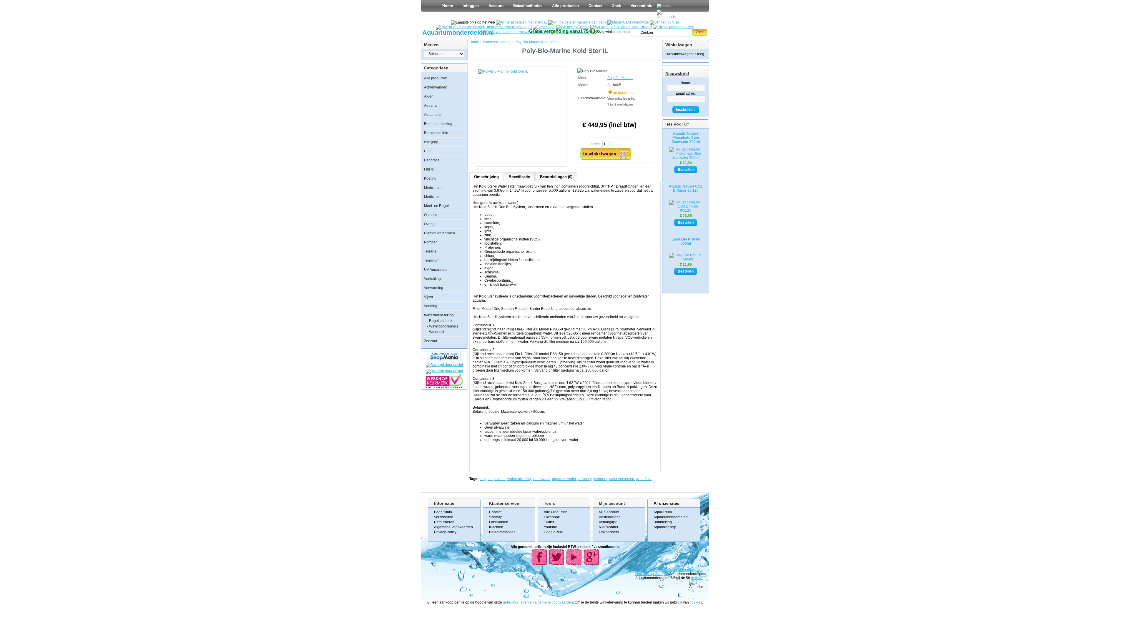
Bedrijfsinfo (443, 512)
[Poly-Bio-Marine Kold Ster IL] (522, 113)
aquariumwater (564, 479)
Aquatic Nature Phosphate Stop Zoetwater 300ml (686, 137)
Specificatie (519, 177)
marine (500, 479)
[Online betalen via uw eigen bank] (577, 22)
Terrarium (431, 260)
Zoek (616, 6)
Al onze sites (666, 503)
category (431, 142)
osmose (600, 479)
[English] (665, 6)
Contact (595, 6)
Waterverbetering (438, 315)
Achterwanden (435, 87)
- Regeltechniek (439, 321)
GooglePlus (553, 532)
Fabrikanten (498, 522)
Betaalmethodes (527, 6)
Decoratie (432, 160)
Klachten (496, 527)
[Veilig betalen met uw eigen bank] (444, 371)
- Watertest (435, 332)
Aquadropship (665, 527)
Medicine (431, 197)
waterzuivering (519, 479)
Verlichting (432, 279)
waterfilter (643, 479)
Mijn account (609, 512)
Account (495, 6)
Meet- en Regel (436, 206)
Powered (656, 570)
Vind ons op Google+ (652, 574)
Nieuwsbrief (608, 527)
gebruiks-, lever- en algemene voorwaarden (538, 602)
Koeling (430, 178)
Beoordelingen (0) (556, 177)
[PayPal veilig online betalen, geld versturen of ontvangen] (484, 27)
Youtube (550, 527)
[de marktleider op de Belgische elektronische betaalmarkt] (544, 27)
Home (447, 6)
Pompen (431, 242)
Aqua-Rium (663, 512)
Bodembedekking (438, 124)
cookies (696, 602)
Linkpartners (609, 532)
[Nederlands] (667, 14)
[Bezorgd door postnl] (444, 365)
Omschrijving (486, 177)
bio (490, 479)
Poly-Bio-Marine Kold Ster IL (537, 42)
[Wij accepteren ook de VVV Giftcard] (621, 27)
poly (482, 479)
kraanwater (541, 479)
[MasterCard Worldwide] (628, 22)
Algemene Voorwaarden (453, 527)
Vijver (428, 297)
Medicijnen (433, 188)
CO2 (427, 151)
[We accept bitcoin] (572, 27)
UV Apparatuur (436, 270)
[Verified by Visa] (664, 22)
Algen (428, 96)
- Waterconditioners (442, 326)
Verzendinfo (641, 6)
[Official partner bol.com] (673, 27)
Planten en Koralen (439, 233)
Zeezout (430, 341)
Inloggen (471, 6)
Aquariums (432, 115)
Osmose (430, 215)
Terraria (430, 251)
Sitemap (495, 517)
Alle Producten (555, 512)
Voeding (430, 306)
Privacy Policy (445, 532)
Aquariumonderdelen (671, 517)
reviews (697, 578)
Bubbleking (663, 522)
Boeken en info (436, 133)
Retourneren (444, 522)
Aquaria (430, 105)
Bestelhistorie (610, 517)
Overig (429, 224)
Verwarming (433, 288)
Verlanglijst (607, 522)
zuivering (585, 479)
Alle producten (565, 6)
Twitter (549, 522)
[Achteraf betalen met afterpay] (521, 22)
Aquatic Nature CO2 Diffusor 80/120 (685, 188)
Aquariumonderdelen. (685, 570)
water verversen (621, 479)
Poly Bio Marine (620, 78)
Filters (429, 169)
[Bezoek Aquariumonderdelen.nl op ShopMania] (444, 360)
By (666, 570)
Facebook (552, 517)
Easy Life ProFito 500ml (686, 241)
